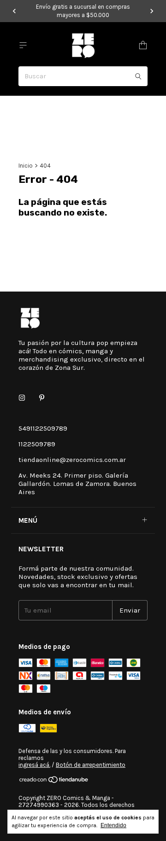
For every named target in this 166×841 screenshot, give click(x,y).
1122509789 (36, 444)
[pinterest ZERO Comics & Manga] (41, 398)
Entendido (113, 825)
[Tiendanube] (54, 781)
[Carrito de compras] (143, 45)
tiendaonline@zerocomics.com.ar (72, 460)
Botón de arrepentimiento (90, 764)
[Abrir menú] (23, 45)
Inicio (25, 165)
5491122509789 (42, 428)
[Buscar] (138, 76)
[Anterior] (14, 11)
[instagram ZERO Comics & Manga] (21, 398)
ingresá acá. (34, 764)
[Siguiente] (152, 11)
